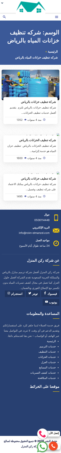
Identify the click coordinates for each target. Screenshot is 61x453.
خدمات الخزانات (47, 357)
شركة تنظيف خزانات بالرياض (38, 102)
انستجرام (16, 293)
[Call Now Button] (53, 446)
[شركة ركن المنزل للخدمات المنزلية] (30, 7)
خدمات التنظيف (47, 351)
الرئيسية (53, 51)
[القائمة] (57, 17)
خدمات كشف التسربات (43, 372)
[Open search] (4, 17)
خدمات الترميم (48, 346)
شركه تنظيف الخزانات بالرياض (37, 140)
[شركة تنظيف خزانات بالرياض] (30, 84)
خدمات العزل (48, 362)
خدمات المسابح (47, 367)
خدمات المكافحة (47, 378)
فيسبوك (52, 293)
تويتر (34, 293)
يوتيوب (52, 302)
